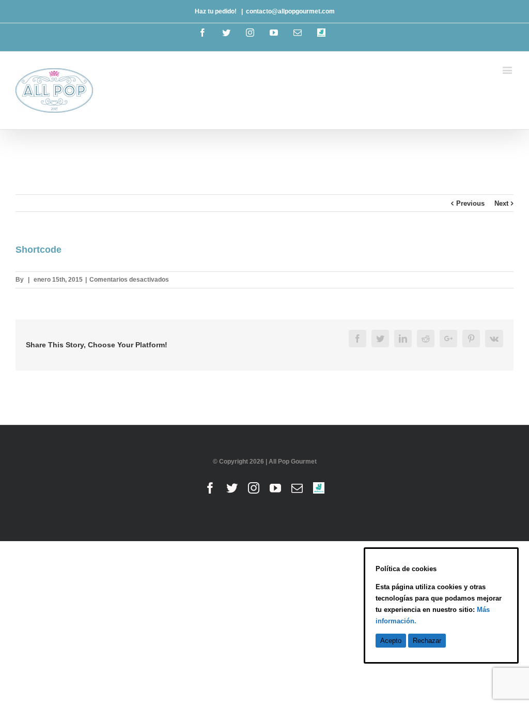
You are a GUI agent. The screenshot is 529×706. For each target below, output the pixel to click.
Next (501, 203)
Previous (470, 203)
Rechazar (427, 640)
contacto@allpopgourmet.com (290, 11)
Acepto (390, 640)
